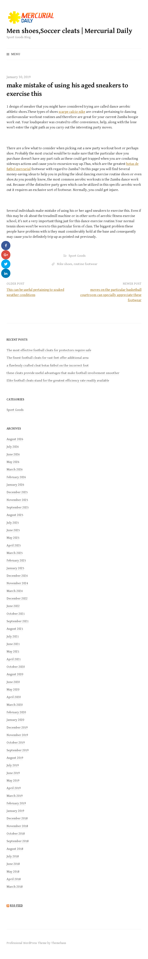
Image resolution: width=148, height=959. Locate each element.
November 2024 (17, 583)
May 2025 (13, 538)
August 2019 (15, 758)
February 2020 (16, 712)
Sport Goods (77, 256)
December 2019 (17, 727)
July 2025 (13, 523)
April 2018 (14, 879)
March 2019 (15, 796)
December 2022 (17, 598)
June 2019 (13, 773)
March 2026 (15, 469)
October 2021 (16, 614)
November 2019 (17, 735)
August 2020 (15, 674)
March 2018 (15, 887)
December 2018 (17, 818)
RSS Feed (16, 906)
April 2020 (14, 697)
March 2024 (15, 591)
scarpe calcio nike (72, 112)
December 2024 (17, 576)
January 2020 (15, 720)
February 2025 (16, 560)
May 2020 (13, 689)
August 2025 (15, 515)
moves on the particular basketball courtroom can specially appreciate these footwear (110, 295)
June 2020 (13, 682)
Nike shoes (64, 264)
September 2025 (18, 507)
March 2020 (15, 705)
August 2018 (15, 849)
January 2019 (15, 811)
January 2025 (15, 568)
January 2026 (15, 485)
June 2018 (13, 864)
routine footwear (85, 264)
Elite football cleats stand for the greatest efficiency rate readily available (58, 380)
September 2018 (18, 841)
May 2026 (13, 462)
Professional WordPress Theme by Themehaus (36, 943)
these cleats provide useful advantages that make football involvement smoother (63, 373)
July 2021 (13, 636)
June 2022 (13, 606)
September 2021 (18, 621)
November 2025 (17, 500)
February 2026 (16, 477)
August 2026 (15, 439)
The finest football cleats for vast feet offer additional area (47, 358)
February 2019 (16, 803)
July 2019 (13, 765)
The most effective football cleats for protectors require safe (49, 350)
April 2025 (14, 545)
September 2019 (18, 750)
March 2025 (15, 553)
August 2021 (15, 629)
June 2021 (13, 644)
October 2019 (16, 743)
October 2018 (16, 834)
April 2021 (14, 659)
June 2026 (13, 454)
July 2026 (13, 447)
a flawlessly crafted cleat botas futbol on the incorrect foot (48, 365)
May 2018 (13, 872)
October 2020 (16, 667)
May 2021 (13, 651)
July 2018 (13, 856)
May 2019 (13, 781)
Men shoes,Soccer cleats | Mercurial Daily (69, 31)
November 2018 (17, 826)
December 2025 (17, 492)
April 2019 (14, 788)
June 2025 (13, 530)
